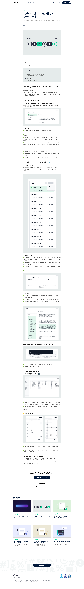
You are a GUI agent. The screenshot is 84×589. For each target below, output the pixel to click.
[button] (22, 2)
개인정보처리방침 (18, 577)
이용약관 (14, 577)
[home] (15, 2)
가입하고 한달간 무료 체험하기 (42, 477)
